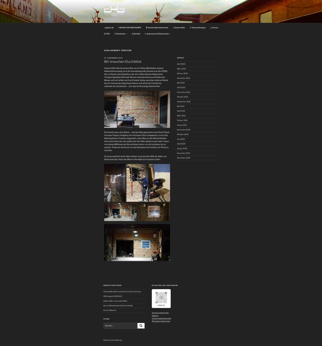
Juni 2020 (181, 139)
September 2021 (184, 101)
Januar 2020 (182, 148)
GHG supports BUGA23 (112, 296)
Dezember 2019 (183, 153)
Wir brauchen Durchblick (122, 61)
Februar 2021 (182, 120)
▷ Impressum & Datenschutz (157, 34)
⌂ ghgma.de (109, 27)
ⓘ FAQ (107, 34)
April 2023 (181, 64)
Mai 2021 (181, 106)
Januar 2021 (182, 125)
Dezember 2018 (183, 158)
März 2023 (181, 69)
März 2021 (181, 116)
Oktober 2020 (183, 134)
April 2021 (181, 111)
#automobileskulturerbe (161, 318)
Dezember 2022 (183, 78)
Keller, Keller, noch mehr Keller (115, 301)
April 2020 (181, 144)
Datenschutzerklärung (112, 340)
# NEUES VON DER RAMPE (129, 27)
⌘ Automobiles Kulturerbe (157, 27)
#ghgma (155, 316)
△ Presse (214, 27)
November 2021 (183, 92)
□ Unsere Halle (179, 27)
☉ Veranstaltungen (198, 27)
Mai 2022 (181, 83)
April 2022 (181, 87)
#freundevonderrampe (161, 321)
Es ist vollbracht (109, 310)
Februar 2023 (182, 73)
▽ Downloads (119, 34)
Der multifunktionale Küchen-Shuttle (118, 305)
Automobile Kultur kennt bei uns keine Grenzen (122, 291)
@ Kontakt (136, 34)
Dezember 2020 (183, 130)
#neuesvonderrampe (160, 313)
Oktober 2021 (182, 97)
